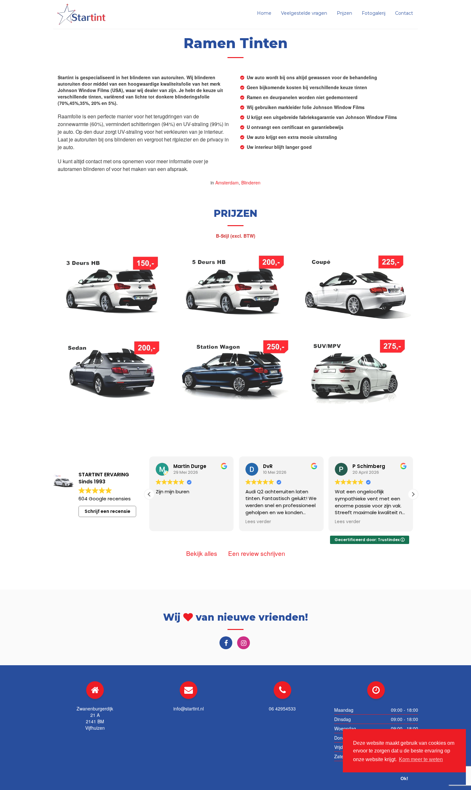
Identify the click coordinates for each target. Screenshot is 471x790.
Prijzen (344, 13)
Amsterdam (227, 182)
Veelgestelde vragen (304, 13)
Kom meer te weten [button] (421, 759)
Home (264, 13)
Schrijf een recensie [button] (107, 511)
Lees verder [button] (258, 522)
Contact (404, 13)
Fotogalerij (373, 13)
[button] (413, 494)
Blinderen (250, 182)
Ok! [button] (404, 778)
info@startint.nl (188, 708)
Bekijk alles (201, 553)
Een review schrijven (256, 553)
